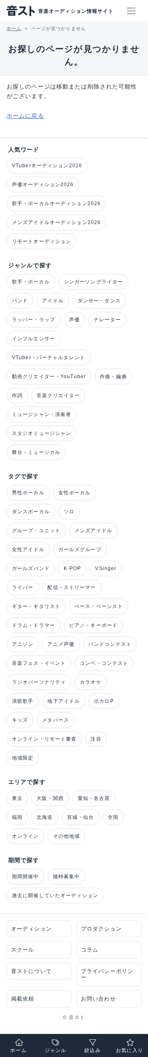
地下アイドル (63, 701)
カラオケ (90, 682)
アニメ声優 (60, 644)
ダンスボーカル (31, 511)
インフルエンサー (33, 338)
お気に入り (129, 1050)
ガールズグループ (80, 549)
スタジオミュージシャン (41, 433)
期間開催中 (25, 876)
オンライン (25, 836)
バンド (20, 301)
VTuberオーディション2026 (47, 165)
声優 (74, 320)
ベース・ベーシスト (98, 606)
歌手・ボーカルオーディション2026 (56, 203)
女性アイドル (28, 549)
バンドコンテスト (110, 644)
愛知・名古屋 (94, 798)
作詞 (17, 395)
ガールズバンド (31, 568)
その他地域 (66, 836)
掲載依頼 (22, 999)
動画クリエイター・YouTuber (49, 376)
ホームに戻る (25, 115)
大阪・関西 (50, 798)
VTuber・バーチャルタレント (48, 357)
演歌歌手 (22, 701)
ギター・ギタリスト (36, 606)
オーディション (31, 929)
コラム (89, 950)
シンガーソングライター (93, 282)
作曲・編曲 (113, 376)
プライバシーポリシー (107, 974)
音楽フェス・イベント (39, 663)
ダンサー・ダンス (99, 301)
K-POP (72, 568)
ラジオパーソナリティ (39, 682)
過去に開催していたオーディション (55, 895)
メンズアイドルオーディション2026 (56, 222)
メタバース (55, 720)
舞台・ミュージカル (36, 452)
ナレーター (107, 320)
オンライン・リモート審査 (44, 739)
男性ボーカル (28, 493)
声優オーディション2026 (43, 184)
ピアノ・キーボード (93, 625)
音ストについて (31, 971)
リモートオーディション (41, 241)
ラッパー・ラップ (33, 320)
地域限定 (22, 758)
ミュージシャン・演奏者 (41, 414)
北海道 (45, 817)
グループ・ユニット (36, 530)
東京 (17, 798)
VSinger (105, 568)
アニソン (22, 644)
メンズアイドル (93, 530)
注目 (95, 739)
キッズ (20, 720)
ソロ (69, 511)
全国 (113, 817)
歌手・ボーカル (31, 282)
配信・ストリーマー (71, 587)
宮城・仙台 (80, 817)
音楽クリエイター (58, 395)
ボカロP (103, 701)
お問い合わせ (98, 999)
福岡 (17, 817)
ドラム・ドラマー (33, 625)
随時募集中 (66, 876)
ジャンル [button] (55, 1050)
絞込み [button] (92, 1050)
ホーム (18, 1050)
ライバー (22, 587)
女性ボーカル (74, 493)
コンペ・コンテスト (104, 663)
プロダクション (101, 929)
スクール (22, 950)
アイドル (52, 301)
